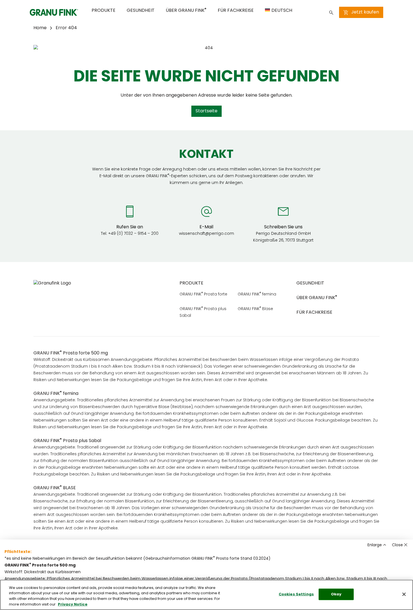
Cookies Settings (296, 594)
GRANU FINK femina (257, 294)
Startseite (206, 111)
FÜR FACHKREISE (236, 10)
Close (397, 545)
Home (40, 28)
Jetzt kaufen (365, 12)
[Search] (331, 12)
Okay (336, 594)
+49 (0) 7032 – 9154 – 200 (133, 234)
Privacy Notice (72, 604)
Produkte (103, 10)
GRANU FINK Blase (255, 309)
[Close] (404, 594)
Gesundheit (141, 10)
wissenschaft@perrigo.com (206, 234)
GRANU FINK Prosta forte (203, 294)
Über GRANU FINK (186, 10)
